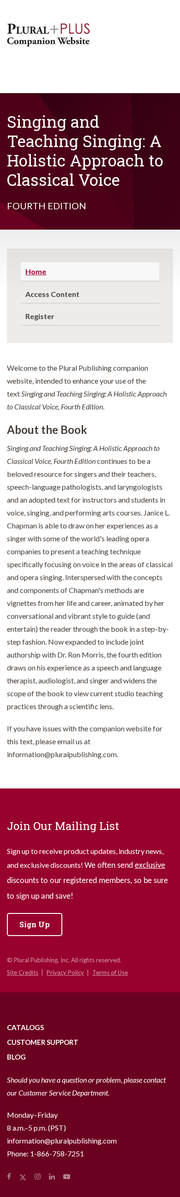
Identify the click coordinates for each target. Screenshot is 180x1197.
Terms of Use (110, 972)
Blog (16, 1057)
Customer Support (42, 1042)
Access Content (52, 294)
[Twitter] (22, 1176)
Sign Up (34, 924)
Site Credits (22, 972)
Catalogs (25, 1027)
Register (39, 316)
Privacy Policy (65, 972)
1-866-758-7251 (57, 1153)
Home (35, 271)
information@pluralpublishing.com (62, 1140)
